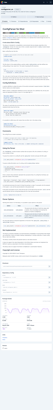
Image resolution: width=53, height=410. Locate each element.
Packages (4, 7)
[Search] (47, 2)
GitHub (3, 339)
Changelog (4, 337)
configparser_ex (7, 9)
